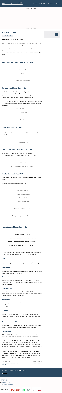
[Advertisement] (31, 18)
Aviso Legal (4, 379)
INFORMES (50, 3)
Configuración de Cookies (7, 384)
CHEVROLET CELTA (7, 35)
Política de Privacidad (6, 380)
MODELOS (35, 3)
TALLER (57, 3)
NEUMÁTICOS (42, 3)
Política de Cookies (5, 382)
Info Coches (18, 370)
